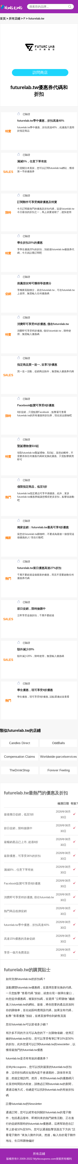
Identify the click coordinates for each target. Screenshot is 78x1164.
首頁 (3, 18)
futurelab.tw (36, 18)
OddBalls (58, 743)
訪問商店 (40, 72)
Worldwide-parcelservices (58, 756)
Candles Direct (19, 743)
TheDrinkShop (19, 770)
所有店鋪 (14, 18)
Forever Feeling (59, 770)
